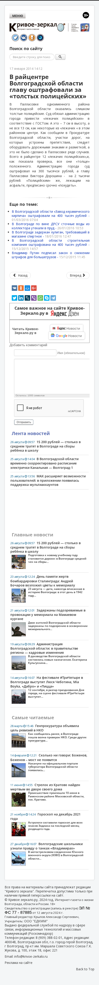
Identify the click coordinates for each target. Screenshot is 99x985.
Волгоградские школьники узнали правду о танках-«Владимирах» (46, 851)
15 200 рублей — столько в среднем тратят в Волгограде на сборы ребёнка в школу (45, 446)
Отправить (24, 422)
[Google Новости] (67, 335)
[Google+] (34, 288)
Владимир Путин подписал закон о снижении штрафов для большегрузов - (51, 255)
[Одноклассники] (21, 288)
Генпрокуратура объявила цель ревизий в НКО (48, 733)
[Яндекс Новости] (66, 328)
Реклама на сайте (18, 962)
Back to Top (85, 969)
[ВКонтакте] (14, 288)
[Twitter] (14, 298)
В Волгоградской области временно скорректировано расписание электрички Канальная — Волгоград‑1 (44, 463)
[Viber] (34, 298)
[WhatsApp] (40, 298)
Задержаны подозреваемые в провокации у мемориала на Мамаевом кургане (48, 619)
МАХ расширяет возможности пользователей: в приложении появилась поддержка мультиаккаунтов (48, 480)
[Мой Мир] (27, 288)
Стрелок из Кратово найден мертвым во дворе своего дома (47, 792)
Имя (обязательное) (71, 353)
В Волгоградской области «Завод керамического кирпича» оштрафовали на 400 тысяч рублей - (51, 215)
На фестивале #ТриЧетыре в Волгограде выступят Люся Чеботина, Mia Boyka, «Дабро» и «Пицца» (47, 686)
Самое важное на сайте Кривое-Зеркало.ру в (50, 310)
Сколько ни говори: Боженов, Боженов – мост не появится (48, 762)
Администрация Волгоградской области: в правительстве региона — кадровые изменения (48, 653)
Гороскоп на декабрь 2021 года (46, 821)
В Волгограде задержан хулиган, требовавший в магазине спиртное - (51, 234)
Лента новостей (31, 433)
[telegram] (53, 298)
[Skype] (47, 298)
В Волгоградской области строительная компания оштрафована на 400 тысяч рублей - (51, 244)
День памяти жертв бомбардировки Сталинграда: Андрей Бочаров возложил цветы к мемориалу (47, 585)
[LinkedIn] (21, 298)
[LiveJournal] (27, 298)
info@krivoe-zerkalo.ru (31, 956)
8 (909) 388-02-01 (49, 937)
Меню (17, 16)
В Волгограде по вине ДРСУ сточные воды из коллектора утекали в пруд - (51, 226)
